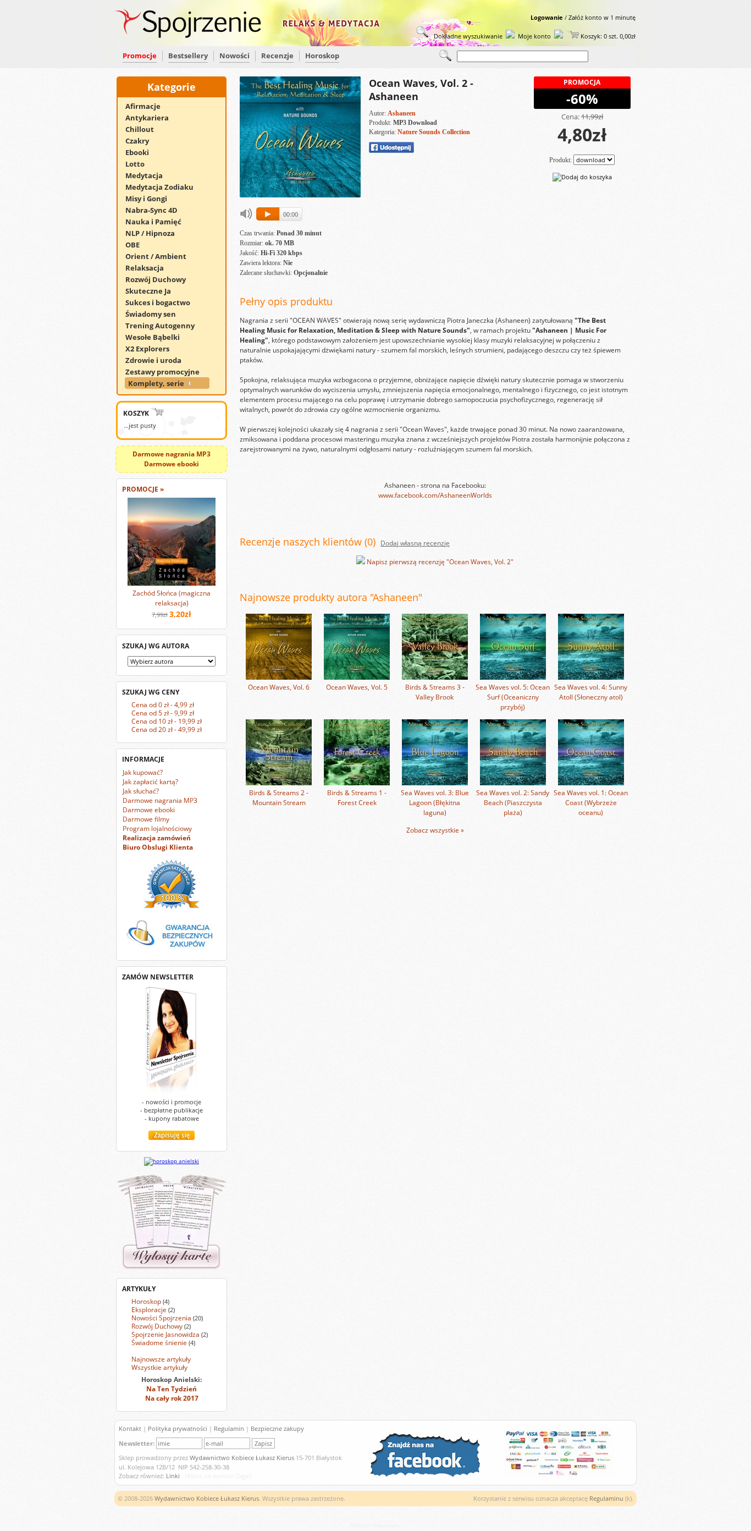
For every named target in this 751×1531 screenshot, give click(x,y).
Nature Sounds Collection (433, 132)
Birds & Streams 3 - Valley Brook (435, 692)
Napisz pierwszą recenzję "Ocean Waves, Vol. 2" (440, 561)
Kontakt (130, 1428)
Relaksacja (149, 268)
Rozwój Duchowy (160, 279)
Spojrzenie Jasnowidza (165, 1334)
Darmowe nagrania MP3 (160, 800)
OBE (137, 245)
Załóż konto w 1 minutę (602, 17)
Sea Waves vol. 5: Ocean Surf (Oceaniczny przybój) (513, 697)
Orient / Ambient (160, 256)
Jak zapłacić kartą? (150, 781)
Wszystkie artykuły (159, 1367)
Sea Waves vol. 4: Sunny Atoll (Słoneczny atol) (590, 692)
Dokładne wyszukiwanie (467, 36)
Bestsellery (188, 55)
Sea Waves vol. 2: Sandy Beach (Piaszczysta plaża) (512, 802)
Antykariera (152, 118)
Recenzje (277, 55)
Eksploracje (149, 1309)
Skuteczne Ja (153, 291)
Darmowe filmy (146, 819)
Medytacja (149, 175)
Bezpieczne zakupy (277, 1428)
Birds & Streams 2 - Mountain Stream (278, 797)
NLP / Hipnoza (155, 233)
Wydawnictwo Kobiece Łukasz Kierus (242, 1457)
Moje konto (534, 36)
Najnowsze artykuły (161, 1359)
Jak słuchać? (141, 791)
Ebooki (142, 152)
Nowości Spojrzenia (161, 1318)
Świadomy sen (155, 314)
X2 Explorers (152, 349)
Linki (173, 1476)
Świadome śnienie (159, 1342)
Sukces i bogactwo (162, 302)
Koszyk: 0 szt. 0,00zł (607, 36)
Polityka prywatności (177, 1428)
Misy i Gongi (151, 198)
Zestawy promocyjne (167, 372)
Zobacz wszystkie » (435, 830)
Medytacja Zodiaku (164, 187)
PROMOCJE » (143, 489)
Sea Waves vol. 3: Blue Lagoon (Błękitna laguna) (435, 802)
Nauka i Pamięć (158, 222)
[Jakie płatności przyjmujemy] (553, 1475)
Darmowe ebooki (149, 809)
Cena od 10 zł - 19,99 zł (166, 721)
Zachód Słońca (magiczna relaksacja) (171, 598)
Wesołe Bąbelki (157, 337)
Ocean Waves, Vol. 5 (357, 687)
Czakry (142, 141)
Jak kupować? (143, 772)
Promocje (140, 55)
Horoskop (322, 55)
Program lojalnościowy (157, 828)
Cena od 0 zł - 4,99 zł (162, 704)
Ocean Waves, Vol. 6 (279, 687)
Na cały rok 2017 (171, 1398)
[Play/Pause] (269, 213)
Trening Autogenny (165, 326)
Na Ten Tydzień (171, 1389)
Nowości (234, 55)
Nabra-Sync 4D (156, 210)
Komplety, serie (157, 383)
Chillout (144, 129)
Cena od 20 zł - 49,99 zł (166, 729)
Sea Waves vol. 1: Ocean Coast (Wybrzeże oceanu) (591, 802)
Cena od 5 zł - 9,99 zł (162, 713)
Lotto (139, 164)
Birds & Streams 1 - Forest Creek (356, 797)
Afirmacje (147, 106)
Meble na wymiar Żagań (218, 1476)
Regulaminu (606, 1498)
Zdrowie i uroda (158, 360)
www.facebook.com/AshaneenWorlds (435, 495)
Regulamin (229, 1428)
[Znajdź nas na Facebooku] (430, 1475)
